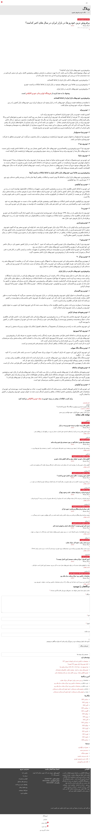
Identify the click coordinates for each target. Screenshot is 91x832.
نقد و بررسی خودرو (85, 573)
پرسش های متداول (22, 781)
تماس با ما (24, 773)
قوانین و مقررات (23, 778)
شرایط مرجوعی (23, 790)
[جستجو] (3, 654)
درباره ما (25, 776)
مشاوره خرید (24, 793)
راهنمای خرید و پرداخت (21, 784)
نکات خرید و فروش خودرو (75, 573)
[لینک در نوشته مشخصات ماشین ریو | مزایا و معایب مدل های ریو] (45, 407)
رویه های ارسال (23, 787)
